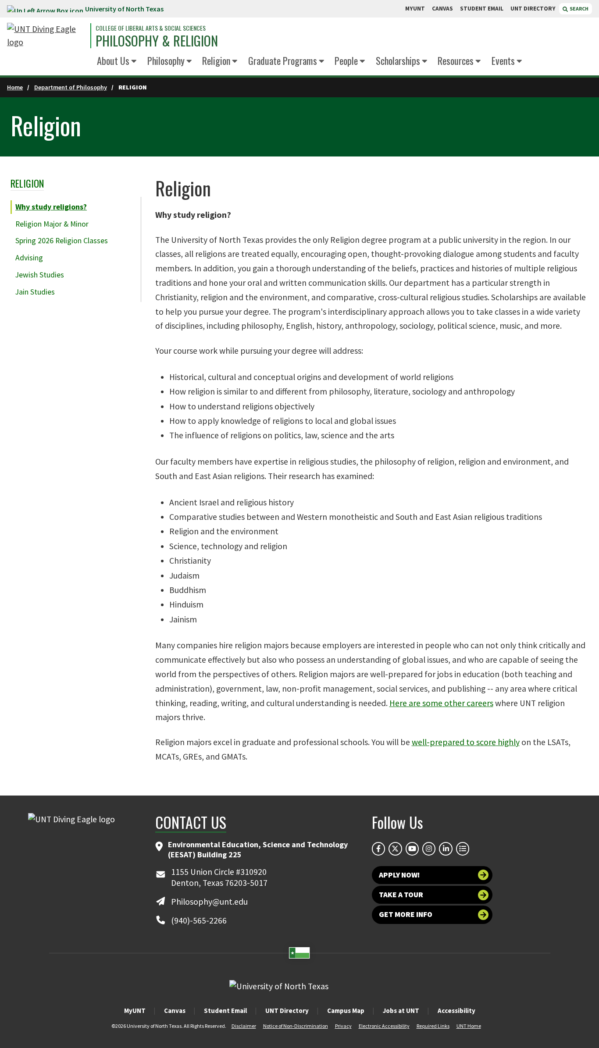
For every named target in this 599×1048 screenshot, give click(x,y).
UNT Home (468, 1026)
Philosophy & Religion (157, 40)
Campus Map (345, 1010)
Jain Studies (35, 292)
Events (503, 60)
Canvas (174, 1010)
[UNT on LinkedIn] (445, 848)
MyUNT (135, 1010)
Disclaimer (244, 1026)
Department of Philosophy (70, 87)
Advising (29, 258)
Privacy (343, 1026)
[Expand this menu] (134, 62)
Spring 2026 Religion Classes (61, 240)
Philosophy (166, 60)
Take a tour (401, 894)
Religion (216, 60)
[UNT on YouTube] (412, 848)
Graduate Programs (282, 60)
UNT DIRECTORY (533, 8)
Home (15, 87)
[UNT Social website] (462, 848)
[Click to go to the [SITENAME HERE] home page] (46, 36)
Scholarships (398, 60)
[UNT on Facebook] (378, 848)
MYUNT (415, 8)
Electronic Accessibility (384, 1026)
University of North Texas (124, 8)
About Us (113, 60)
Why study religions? (51, 207)
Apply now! (399, 875)
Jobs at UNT (401, 1010)
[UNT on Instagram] (428, 848)
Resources (456, 60)
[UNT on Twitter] (395, 848)
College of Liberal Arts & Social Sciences (151, 28)
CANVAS (442, 8)
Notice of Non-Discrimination (295, 1026)
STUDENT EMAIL (481, 8)
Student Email (225, 1010)
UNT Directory (287, 1010)
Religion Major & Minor (52, 224)
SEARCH (578, 8)
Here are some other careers (441, 703)
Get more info (405, 914)
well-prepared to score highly (466, 742)
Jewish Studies (39, 275)
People (346, 60)
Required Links (433, 1026)
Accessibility (456, 1010)
